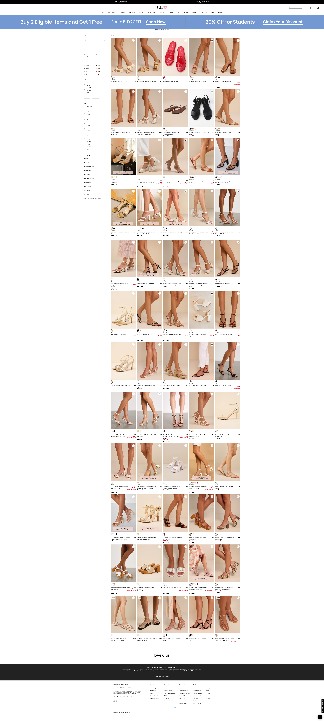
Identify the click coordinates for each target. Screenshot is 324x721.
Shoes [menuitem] (194, 12)
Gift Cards (166, 695)
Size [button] (87, 40)
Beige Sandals (87, 170)
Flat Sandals (87, 190)
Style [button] (87, 103)
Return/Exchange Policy (184, 693)
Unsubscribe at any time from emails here (128, 693)
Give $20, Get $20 (197, 703)
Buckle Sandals (88, 186)
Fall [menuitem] (178, 12)
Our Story (208, 688)
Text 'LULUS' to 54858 (162, 676)
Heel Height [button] (87, 136)
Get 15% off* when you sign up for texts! (162, 667)
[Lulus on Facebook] (120, 696)
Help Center (181, 688)
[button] (112, 77)
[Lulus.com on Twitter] (124, 696)
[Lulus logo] (162, 7)
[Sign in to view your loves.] (314, 7)
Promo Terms (182, 698)
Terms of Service (190, 669)
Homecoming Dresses (155, 688)
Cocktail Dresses (153, 700)
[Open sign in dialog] (310, 7)
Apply (101, 97)
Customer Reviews (168, 700)
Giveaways (181, 700)
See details (167, 29)
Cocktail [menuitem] (162, 12)
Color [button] (87, 62)
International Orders (183, 703)
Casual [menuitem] (171, 12)
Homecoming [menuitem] (151, 12)
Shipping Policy (182, 695)
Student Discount (197, 690)
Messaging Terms (197, 669)
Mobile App (195, 688)
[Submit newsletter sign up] (140, 687)
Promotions (167, 698)
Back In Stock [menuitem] (112, 12)
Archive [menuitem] (220, 12)
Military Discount (197, 695)
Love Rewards (196, 698)
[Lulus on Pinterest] (117, 696)
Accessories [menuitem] (203, 12)
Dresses (151, 693)
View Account (167, 688)
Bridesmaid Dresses (154, 698)
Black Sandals (87, 174)
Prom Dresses (153, 690)
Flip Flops (86, 194)
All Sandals (86, 162)
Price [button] (87, 79)
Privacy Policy (129, 670)
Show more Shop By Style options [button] (92, 198)
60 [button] (236, 36)
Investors (208, 695)
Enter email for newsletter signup (122, 687)
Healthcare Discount (197, 693)
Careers (207, 690)
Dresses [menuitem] (122, 12)
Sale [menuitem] (212, 12)
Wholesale (208, 698)
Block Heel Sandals (89, 178)
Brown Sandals (87, 182)
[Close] (322, 700)
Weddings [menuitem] (132, 12)
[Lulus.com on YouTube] (127, 696)
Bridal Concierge (197, 700)
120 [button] (239, 36)
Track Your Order (168, 690)
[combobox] (224, 36)
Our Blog (208, 693)
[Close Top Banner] (322, 2)
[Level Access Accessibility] (115, 701)
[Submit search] (302, 7)
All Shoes (86, 158)
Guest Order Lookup (183, 690)
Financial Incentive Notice (139, 670)
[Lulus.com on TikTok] (131, 696)
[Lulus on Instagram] (114, 696)
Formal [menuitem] (141, 12)
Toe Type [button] (87, 119)
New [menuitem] (103, 12)
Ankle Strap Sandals (89, 166)
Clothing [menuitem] (185, 12)
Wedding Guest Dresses (155, 695)
